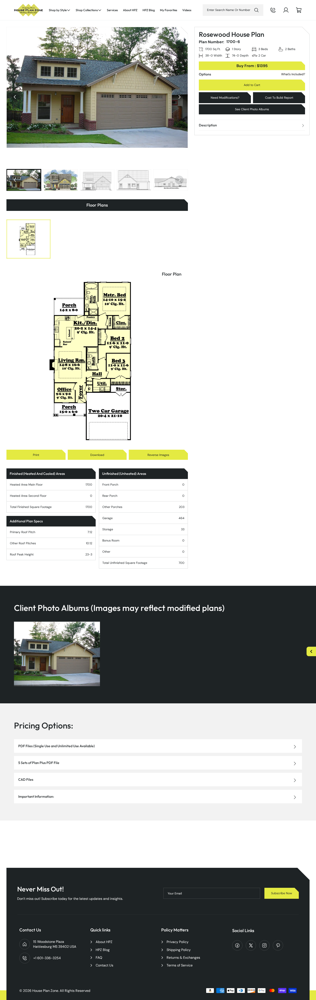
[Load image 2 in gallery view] (60, 180)
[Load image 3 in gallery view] (97, 180)
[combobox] (233, 10)
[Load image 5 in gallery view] (170, 180)
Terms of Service (180, 965)
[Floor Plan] (28, 239)
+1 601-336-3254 (278, 13)
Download (97, 455)
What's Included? (293, 74)
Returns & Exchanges (183, 957)
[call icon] (273, 10)
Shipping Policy (179, 950)
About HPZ (104, 942)
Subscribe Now (281, 893)
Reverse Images (158, 455)
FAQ (99, 957)
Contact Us (104, 965)
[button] (59, 10)
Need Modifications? (225, 98)
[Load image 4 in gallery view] (134, 180)
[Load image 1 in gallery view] (23, 180)
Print (36, 455)
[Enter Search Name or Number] (256, 10)
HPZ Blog (103, 950)
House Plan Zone (45, 990)
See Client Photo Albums (252, 109)
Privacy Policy (178, 942)
